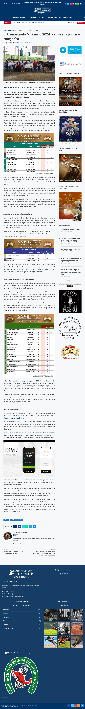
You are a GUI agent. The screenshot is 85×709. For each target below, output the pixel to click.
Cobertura (32, 17)
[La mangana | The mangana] (77, 628)
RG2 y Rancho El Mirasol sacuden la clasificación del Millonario (70, 250)
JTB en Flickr (64, 601)
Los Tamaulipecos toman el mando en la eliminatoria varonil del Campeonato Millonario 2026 (70, 240)
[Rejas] (63, 615)
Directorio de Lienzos (53, 17)
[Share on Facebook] (19, 526)
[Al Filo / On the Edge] (50, 615)
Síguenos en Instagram (65, 570)
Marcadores (71, 22)
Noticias (23, 17)
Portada (16, 17)
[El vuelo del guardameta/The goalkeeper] (50, 628)
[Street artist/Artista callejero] (77, 615)
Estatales (22, 624)
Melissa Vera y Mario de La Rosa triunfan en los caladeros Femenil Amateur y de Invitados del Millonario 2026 (71, 272)
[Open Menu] (0, 17)
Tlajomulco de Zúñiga (16, 519)
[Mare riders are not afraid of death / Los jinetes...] (50, 642)
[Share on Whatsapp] (26, 526)
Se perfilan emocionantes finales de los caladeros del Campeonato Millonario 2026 (71, 260)
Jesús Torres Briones (20, 532)
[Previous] (13, 22)
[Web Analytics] (5, 697)
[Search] (84, 17)
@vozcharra (64, 573)
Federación (67, 17)
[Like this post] (15, 526)
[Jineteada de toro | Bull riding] (77, 642)
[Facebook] (66, 4)
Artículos (41, 17)
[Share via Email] (34, 526)
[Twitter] (68, 4)
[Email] (81, 4)
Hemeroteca (81, 22)
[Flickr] (73, 4)
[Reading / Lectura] (63, 628)
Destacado (22, 609)
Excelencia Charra (22, 628)
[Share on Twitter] (23, 526)
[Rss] (78, 4)
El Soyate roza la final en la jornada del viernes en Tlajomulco (30, 22)
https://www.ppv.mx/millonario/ (13, 418)
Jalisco (6, 519)
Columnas (22, 621)
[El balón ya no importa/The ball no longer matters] (63, 642)
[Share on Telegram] (30, 526)
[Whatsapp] (76, 4)
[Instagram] (71, 4)
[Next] (14, 22)
